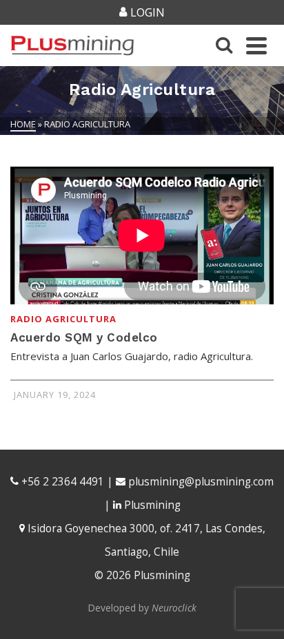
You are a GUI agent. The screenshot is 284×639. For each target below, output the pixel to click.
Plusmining (151, 505)
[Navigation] (256, 45)
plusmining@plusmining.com (201, 481)
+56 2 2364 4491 (61, 481)
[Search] (224, 45)
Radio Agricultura (63, 319)
